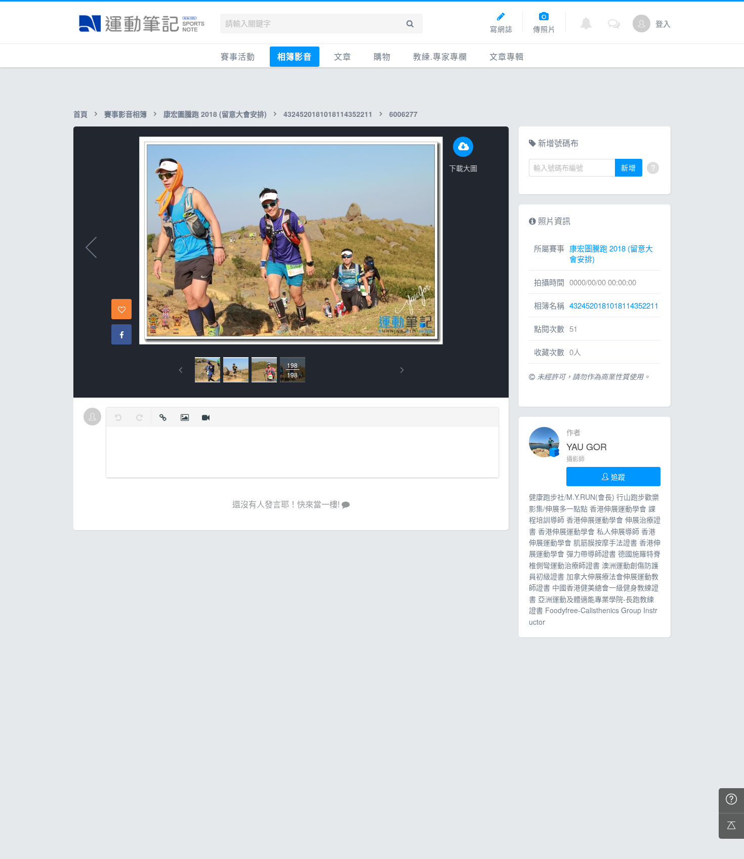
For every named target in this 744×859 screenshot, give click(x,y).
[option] (207, 369)
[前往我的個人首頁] (641, 23)
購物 (382, 56)
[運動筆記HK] (141, 23)
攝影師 (575, 458)
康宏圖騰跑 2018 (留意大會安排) (215, 114)
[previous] (180, 370)
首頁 (80, 114)
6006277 (403, 114)
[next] (402, 370)
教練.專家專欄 (440, 56)
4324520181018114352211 (328, 114)
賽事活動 (238, 56)
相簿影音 (294, 56)
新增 (628, 167)
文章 (342, 56)
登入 (663, 23)
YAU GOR (586, 446)
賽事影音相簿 (125, 114)
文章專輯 (506, 56)
